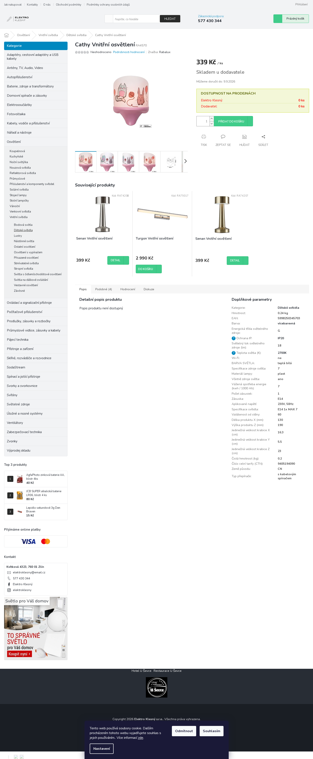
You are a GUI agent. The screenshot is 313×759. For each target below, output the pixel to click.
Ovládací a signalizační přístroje (29, 303)
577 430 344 (21, 578)
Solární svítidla (19, 190)
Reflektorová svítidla (23, 173)
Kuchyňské (16, 157)
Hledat (170, 19)
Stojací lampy (18, 195)
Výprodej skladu (18, 450)
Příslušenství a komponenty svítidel (32, 184)
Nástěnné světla (24, 241)
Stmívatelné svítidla (26, 263)
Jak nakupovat (13, 5)
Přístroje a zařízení (20, 349)
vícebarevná (286, 323)
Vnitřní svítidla (19, 217)
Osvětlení (14, 142)
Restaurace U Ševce (168, 671)
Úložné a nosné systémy (25, 413)
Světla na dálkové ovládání (31, 280)
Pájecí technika (17, 340)
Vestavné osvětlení (26, 285)
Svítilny (12, 395)
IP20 (281, 338)
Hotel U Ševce (141, 671)
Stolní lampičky (19, 201)
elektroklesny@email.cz (29, 572)
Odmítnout (184, 731)
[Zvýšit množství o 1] (212, 118)
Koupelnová (17, 151)
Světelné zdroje (18, 404)
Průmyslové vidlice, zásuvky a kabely (33, 330)
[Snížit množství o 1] (212, 123)
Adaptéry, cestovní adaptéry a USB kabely (33, 57)
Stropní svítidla (23, 269)
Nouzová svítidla (20, 168)
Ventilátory (15, 423)
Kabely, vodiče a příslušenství (28, 123)
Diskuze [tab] (149, 289)
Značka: (159, 52)
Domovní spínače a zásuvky (27, 95)
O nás (47, 5)
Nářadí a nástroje (19, 132)
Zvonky (12, 441)
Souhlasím (211, 731)
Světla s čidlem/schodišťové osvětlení (38, 274)
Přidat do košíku (231, 122)
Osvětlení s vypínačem (28, 252)
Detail (115, 260)
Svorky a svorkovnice (22, 386)
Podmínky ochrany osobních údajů (108, 5)
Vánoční (15, 206)
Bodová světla (23, 225)
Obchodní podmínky (68, 5)
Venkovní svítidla (20, 212)
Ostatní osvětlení (24, 247)
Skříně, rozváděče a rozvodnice (29, 358)
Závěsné (19, 291)
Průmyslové (17, 179)
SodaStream (16, 367)
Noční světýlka (19, 162)
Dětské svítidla (23, 230)
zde (140, 737)
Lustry (18, 236)
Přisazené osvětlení (26, 258)
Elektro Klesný (22, 584)
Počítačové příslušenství (24, 312)
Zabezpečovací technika (24, 432)
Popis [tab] (83, 289)
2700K (282, 353)
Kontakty (32, 5)
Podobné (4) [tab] (103, 289)
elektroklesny (22, 590)
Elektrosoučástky (19, 105)
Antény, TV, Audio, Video (25, 68)
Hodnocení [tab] (127, 289)
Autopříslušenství (19, 77)
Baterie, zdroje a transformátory (30, 86)
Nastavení (101, 748)
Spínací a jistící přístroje (23, 376)
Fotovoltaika (16, 114)
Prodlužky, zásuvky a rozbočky (29, 321)
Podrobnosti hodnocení (129, 52)
